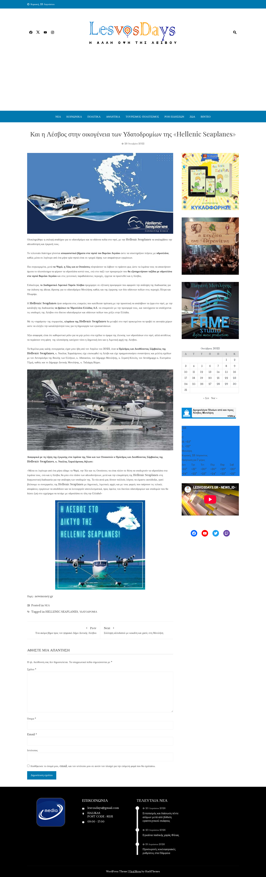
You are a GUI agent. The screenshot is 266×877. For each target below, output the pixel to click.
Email (32, 734)
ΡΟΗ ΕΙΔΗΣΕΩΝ (174, 116)
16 (234, 372)
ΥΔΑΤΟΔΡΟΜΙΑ (88, 611)
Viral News (135, 871)
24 (185, 384)
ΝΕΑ (58, 116)
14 (218, 372)
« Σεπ (206, 398)
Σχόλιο (31, 669)
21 (218, 378)
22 (226, 378)
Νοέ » (214, 398)
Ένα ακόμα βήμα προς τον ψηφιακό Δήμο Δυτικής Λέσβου (65, 631)
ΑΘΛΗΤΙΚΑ (113, 116)
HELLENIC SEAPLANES (61, 611)
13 (210, 372)
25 (193, 384)
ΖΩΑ (192, 116)
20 (210, 378)
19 (201, 378)
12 (201, 372)
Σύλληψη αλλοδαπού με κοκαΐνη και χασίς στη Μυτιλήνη (133, 631)
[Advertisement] (133, 83)
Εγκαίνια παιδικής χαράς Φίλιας (161, 835)
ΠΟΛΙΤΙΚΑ (94, 116)
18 (193, 378)
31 (185, 390)
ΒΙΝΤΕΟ (206, 116)
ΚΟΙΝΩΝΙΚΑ (74, 116)
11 (194, 372)
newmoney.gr (44, 596)
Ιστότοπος (32, 750)
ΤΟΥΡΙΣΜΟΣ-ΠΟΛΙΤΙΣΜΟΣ (142, 116)
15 (226, 372)
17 (186, 378)
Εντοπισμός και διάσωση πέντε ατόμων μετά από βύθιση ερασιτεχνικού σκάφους (161, 817)
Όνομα (31, 718)
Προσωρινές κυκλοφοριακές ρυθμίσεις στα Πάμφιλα (159, 851)
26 (201, 384)
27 (209, 384)
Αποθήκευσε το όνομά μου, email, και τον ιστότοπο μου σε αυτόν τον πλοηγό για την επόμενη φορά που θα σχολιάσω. (92, 766)
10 (185, 372)
